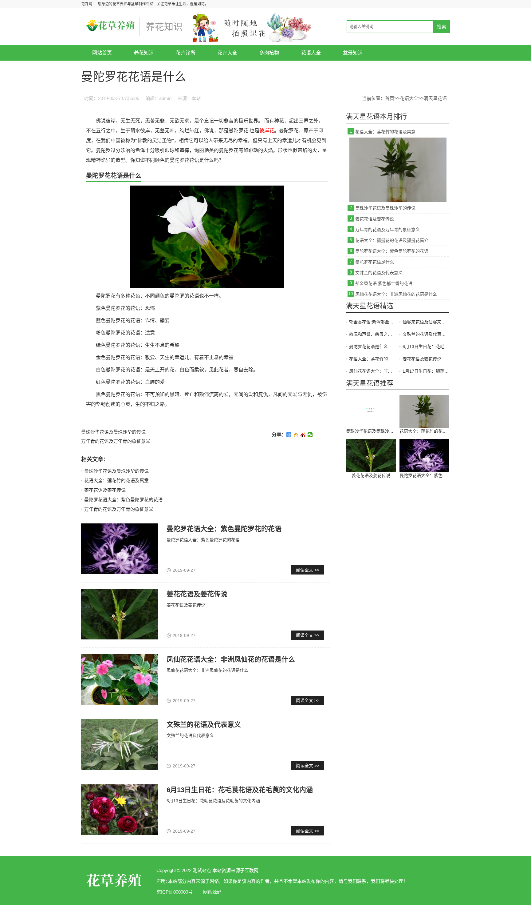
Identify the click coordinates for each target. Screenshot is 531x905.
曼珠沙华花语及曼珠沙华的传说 (113, 431)
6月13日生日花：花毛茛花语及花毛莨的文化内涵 (240, 790)
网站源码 (212, 892)
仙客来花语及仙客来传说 (426, 321)
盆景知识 (353, 52)
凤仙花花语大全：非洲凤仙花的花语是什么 (231, 659)
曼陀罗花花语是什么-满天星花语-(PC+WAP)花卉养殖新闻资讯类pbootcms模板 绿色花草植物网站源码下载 (115, 880)
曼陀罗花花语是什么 (374, 261)
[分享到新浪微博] (303, 434)
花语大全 (311, 52)
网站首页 (102, 52)
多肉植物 (269, 52)
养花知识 (144, 52)
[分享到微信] (310, 434)
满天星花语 (435, 98)
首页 (389, 98)
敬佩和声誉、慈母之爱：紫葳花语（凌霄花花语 (372, 334)
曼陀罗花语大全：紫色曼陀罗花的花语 (123, 499)
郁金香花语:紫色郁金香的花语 (383, 283)
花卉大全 (227, 52)
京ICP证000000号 (174, 892)
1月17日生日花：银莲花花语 (426, 371)
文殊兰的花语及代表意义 (204, 724)
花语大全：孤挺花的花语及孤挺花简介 (391, 240)
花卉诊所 (185, 52)
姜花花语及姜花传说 (105, 490)
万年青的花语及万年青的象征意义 (115, 441)
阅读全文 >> (307, 569)
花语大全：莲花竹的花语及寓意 (116, 480)
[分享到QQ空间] (296, 434)
